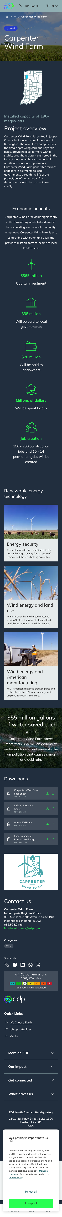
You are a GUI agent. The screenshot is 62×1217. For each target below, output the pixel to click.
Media (14, 1036)
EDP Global (30, 6)
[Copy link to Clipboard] (7, 965)
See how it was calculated (31, 987)
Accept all (31, 1203)
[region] (31, 1170)
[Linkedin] (22, 965)
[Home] (8, 17)
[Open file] (53, 793)
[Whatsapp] (30, 965)
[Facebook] (15, 965)
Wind (8, 946)
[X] (38, 965)
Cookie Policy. (16, 1177)
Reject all (31, 1191)
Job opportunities (21, 1029)
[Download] (47, 793)
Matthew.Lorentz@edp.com (22, 928)
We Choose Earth (21, 1022)
